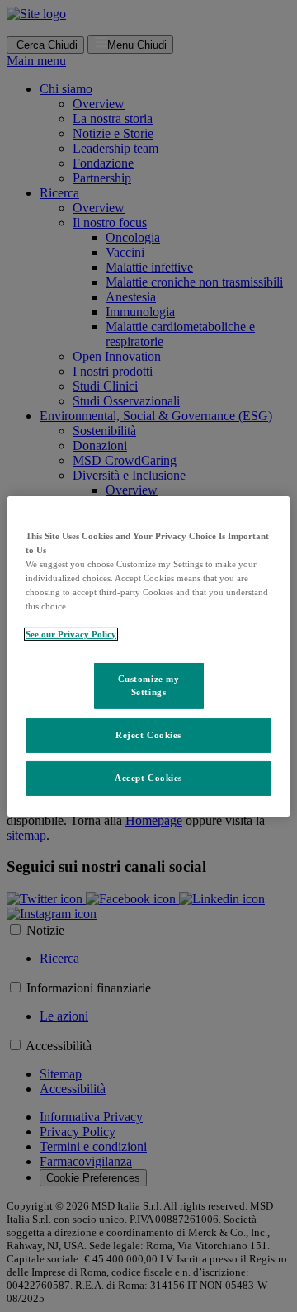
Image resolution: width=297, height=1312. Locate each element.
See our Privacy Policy (71, 634)
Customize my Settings (149, 685)
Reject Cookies (149, 735)
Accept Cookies (148, 778)
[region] (148, 655)
